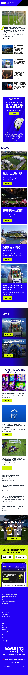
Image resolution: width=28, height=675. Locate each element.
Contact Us (4, 627)
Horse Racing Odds (6, 612)
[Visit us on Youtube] (9, 640)
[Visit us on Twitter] (6, 640)
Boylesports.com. (12, 666)
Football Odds (5, 611)
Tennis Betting (5, 614)
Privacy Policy (5, 631)
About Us (4, 629)
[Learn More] (7, 557)
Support (4, 625)
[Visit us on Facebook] (3, 640)
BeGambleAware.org (20, 659)
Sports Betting (5, 609)
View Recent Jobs (5, 634)
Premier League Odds (6, 616)
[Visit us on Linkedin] (12, 640)
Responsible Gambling (7, 632)
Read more (7, 400)
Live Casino (4, 618)
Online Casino (5, 620)
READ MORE (8, 183)
